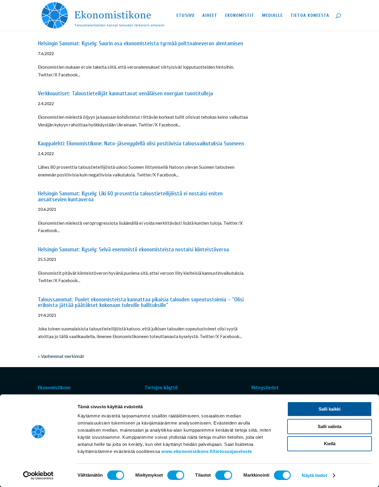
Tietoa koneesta (309, 15)
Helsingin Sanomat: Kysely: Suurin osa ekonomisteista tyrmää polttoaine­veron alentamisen (140, 43)
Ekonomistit (239, 15)
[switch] (175, 475)
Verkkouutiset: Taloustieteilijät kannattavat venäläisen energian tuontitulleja (125, 93)
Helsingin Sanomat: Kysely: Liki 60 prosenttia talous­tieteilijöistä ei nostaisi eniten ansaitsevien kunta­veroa (130, 196)
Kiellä (329, 443)
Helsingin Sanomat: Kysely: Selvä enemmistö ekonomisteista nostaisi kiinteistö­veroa (133, 249)
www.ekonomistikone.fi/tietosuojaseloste (206, 451)
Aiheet (209, 15)
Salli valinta (329, 426)
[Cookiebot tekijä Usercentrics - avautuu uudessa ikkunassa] (38, 475)
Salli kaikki (330, 409)
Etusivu (185, 15)
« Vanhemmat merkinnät (61, 356)
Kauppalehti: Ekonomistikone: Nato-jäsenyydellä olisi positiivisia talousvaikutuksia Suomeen (141, 143)
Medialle (272, 15)
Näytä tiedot (314, 475)
